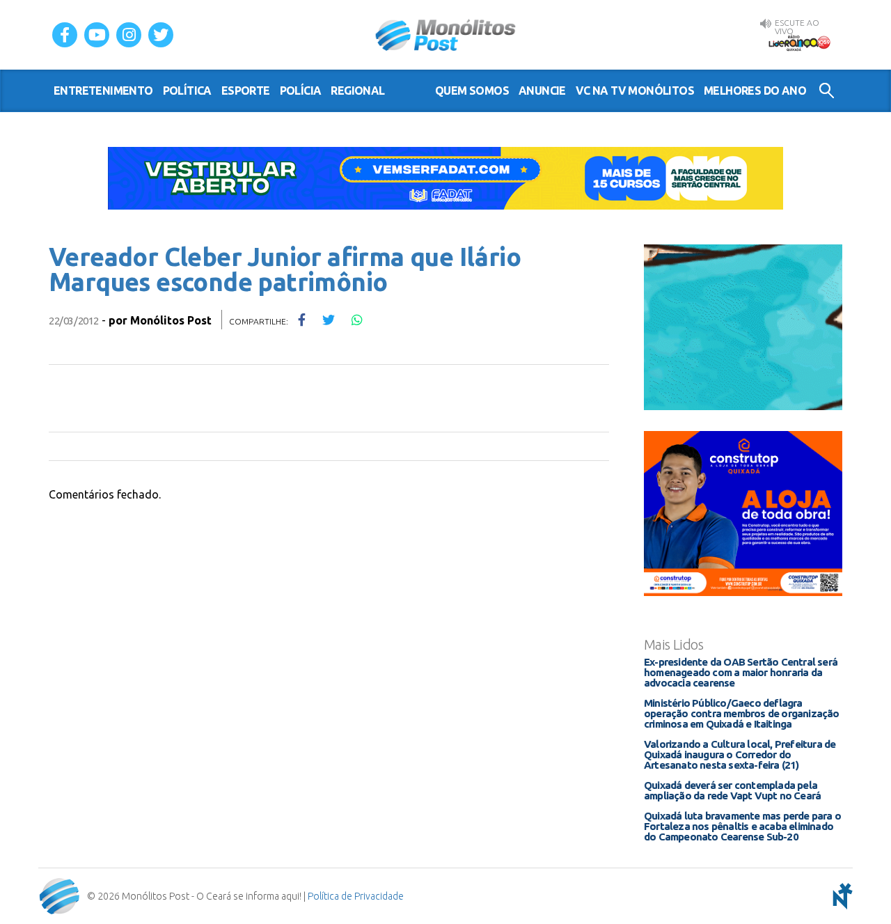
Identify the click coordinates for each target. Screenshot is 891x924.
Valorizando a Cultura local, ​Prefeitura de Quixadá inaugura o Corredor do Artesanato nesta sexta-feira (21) (739, 754)
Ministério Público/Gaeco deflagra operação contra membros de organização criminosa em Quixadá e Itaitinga (741, 713)
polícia (301, 90)
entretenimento (103, 90)
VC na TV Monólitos (635, 90)
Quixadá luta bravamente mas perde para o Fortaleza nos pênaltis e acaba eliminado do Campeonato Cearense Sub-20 (742, 826)
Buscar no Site (826, 90)
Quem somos (472, 90)
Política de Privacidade (356, 896)
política (187, 90)
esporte (245, 90)
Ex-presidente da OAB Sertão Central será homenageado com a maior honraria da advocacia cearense (740, 672)
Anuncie (542, 90)
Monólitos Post (446, 35)
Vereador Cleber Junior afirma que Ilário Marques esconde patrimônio (285, 269)
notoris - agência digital (840, 896)
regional (357, 90)
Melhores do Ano (755, 90)
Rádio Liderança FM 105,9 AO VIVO (799, 42)
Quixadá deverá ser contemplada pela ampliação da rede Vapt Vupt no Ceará (732, 790)
